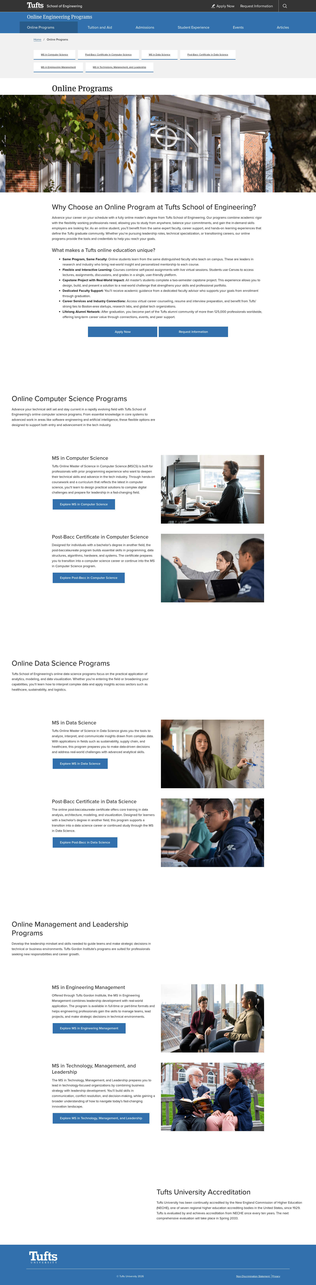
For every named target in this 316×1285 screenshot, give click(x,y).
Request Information (193, 331)
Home (37, 39)
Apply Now (123, 331)
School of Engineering (64, 6)
